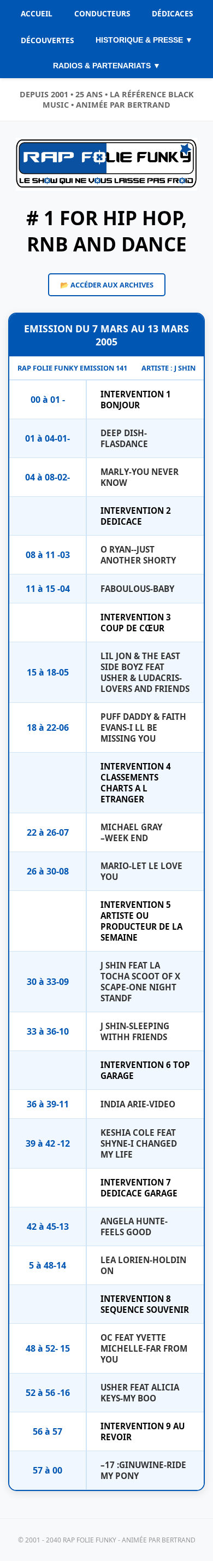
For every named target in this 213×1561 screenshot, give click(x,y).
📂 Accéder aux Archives (106, 285)
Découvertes (47, 40)
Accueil (36, 13)
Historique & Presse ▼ (144, 40)
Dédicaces (172, 13)
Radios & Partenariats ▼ (107, 66)
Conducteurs (102, 13)
